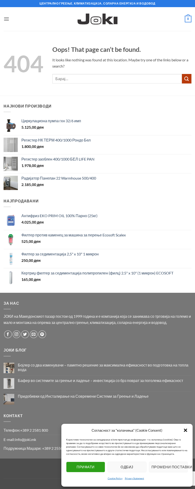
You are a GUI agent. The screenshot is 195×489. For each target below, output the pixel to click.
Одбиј (127, 467)
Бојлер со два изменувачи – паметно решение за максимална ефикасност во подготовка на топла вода (103, 367)
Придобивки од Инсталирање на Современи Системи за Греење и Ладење (83, 396)
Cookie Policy (115, 478)
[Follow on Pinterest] (42, 334)
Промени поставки (169, 467)
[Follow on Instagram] (16, 334)
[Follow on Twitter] (25, 334)
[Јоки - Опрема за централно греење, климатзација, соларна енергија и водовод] (98, 19)
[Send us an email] (34, 334)
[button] (185, 430)
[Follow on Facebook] (8, 334)
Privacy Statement (134, 478)
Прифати (85, 467)
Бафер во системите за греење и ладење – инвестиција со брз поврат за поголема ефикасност (100, 380)
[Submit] (186, 78)
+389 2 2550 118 (56, 448)
